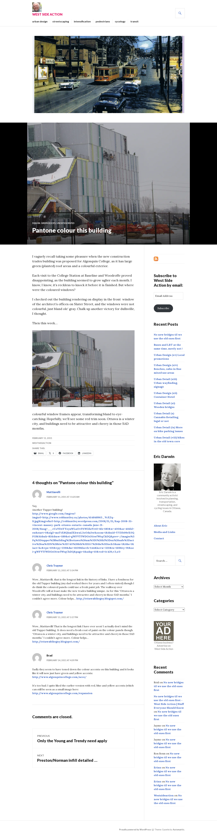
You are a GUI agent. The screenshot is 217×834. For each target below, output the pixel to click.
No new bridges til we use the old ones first (168, 686)
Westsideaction (41, 443)
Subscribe (163, 308)
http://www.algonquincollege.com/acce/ (59, 677)
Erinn (157, 767)
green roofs (48, 223)
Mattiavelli (53, 492)
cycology (120, 21)
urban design (39, 21)
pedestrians (103, 21)
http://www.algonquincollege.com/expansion (62, 693)
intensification (82, 21)
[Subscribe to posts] (156, 258)
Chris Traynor (55, 565)
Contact (159, 538)
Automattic (178, 829)
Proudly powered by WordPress (135, 829)
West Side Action (47, 14)
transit (134, 21)
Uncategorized (66, 223)
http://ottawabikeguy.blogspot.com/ (100, 598)
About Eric (160, 525)
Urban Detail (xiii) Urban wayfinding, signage (166, 382)
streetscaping (60, 21)
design (36, 223)
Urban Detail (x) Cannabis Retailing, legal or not (166, 417)
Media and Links (164, 532)
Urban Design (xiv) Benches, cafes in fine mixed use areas (167, 368)
